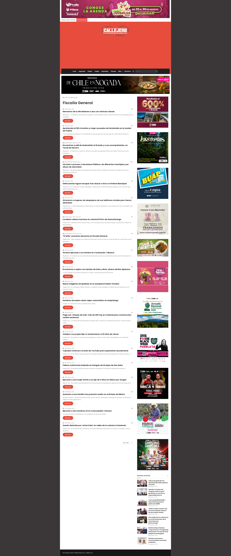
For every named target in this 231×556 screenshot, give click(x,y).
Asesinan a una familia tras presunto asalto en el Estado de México (94, 394)
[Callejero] (115, 30)
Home (65, 97)
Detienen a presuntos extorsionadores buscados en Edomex (157, 540)
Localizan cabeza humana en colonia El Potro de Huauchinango (92, 219)
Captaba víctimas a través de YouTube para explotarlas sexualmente (95, 350)
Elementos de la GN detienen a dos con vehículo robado (89, 111)
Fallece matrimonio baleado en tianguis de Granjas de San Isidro (93, 365)
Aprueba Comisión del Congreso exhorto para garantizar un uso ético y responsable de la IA (156, 492)
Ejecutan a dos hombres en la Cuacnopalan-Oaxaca (87, 411)
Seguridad (82, 71)
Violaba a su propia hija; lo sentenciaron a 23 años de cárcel (90, 334)
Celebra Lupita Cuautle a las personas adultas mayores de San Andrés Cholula (157, 510)
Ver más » (68, 121)
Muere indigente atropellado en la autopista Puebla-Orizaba (91, 284)
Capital (97, 71)
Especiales (105, 71)
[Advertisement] (115, 52)
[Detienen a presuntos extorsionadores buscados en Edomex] (142, 541)
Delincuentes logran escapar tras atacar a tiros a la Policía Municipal (95, 183)
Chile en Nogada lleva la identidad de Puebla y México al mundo (158, 482)
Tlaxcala (113, 71)
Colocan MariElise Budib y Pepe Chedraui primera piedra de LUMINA (107, 20)
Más (119, 71)
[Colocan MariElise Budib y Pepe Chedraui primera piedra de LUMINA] (142, 502)
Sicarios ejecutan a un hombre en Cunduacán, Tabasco (88, 252)
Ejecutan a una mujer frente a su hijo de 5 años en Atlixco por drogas (94, 379)
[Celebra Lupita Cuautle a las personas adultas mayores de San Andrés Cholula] (142, 511)
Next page (126, 442)
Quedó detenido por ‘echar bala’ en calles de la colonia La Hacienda (94, 425)
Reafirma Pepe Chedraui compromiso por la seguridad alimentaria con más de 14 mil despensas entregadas (158, 530)
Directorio (128, 71)
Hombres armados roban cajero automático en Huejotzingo (90, 300)
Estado (90, 71)
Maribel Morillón (68, 142)
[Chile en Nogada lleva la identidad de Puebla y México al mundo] (142, 483)
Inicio (74, 71)
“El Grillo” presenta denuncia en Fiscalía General (85, 236)
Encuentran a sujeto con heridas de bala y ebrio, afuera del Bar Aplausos (96, 269)
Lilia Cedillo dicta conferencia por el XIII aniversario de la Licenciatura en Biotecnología (158, 520)
